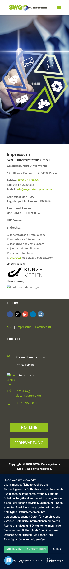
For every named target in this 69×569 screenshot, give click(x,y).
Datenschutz (43, 327)
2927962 (15, 257)
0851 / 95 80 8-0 (28, 180)
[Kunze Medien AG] (25, 277)
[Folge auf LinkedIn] (33, 314)
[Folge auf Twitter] (18, 314)
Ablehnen (13, 549)
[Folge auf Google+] (25, 314)
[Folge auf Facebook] (10, 314)
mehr (57, 549)
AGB (9, 327)
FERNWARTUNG (29, 442)
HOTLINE (29, 427)
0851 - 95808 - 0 (27, 403)
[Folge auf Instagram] (41, 314)
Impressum (24, 327)
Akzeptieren (36, 549)
